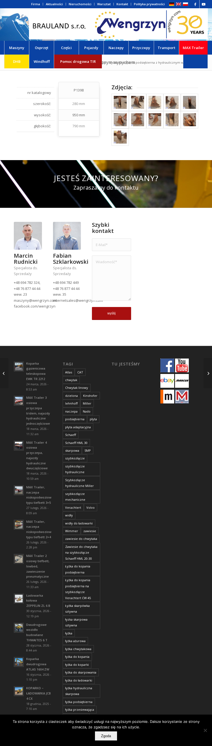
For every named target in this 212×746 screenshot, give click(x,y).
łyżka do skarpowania (80, 672)
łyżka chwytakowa (78, 649)
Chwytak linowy (76, 388)
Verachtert (73, 507)
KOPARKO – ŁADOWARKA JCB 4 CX (38, 693)
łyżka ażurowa (75, 641)
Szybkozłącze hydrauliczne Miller (79, 483)
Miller (87, 403)
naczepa (71, 411)
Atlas (68, 372)
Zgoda (106, 736)
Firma (35, 4)
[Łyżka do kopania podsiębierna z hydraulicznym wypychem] (120, 102)
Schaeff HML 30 (76, 443)
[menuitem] (35, 4)
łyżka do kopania (77, 657)
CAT (80, 372)
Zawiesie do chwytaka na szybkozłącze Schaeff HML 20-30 (81, 553)
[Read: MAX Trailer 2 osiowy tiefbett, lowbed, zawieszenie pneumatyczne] (19, 559)
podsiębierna (74, 419)
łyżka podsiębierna (78, 702)
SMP (87, 450)
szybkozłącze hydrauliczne (75, 469)
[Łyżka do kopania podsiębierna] (207, 373)
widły (69, 515)
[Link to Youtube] (204, 4)
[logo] (118, 24)
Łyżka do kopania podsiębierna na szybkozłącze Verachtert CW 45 (78, 589)
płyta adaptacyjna (78, 427)
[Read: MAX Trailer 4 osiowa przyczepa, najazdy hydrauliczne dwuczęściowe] (19, 446)
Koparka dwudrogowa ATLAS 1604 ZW (37, 664)
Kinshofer (90, 396)
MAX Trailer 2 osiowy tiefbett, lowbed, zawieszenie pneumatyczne (37, 566)
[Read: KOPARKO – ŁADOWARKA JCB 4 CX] (19, 691)
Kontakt (122, 4)
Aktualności (54, 4)
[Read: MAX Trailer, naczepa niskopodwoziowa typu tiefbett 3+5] (19, 490)
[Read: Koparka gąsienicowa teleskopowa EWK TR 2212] (19, 366)
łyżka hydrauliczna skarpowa (78, 691)
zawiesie (89, 531)
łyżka (68, 633)
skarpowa (72, 450)
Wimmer (71, 531)
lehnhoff (71, 403)
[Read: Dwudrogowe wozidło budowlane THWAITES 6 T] (19, 628)
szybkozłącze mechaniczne (75, 497)
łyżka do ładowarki (78, 680)
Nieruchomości (80, 4)
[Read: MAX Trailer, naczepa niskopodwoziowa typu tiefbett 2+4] (19, 525)
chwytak (71, 380)
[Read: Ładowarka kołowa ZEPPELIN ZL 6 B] (19, 599)
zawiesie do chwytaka (81, 539)
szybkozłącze (75, 458)
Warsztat (104, 4)
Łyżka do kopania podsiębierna (77, 569)
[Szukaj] (195, 61)
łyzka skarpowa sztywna (76, 622)
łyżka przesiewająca (79, 709)
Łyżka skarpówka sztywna (77, 608)
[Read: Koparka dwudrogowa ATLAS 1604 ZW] (19, 662)
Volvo (90, 507)
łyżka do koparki (77, 664)
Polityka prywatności (149, 4)
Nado (87, 411)
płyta (93, 419)
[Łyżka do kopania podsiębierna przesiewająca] (4, 373)
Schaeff (70, 435)
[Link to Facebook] (195, 4)
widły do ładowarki (79, 523)
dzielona (71, 396)
